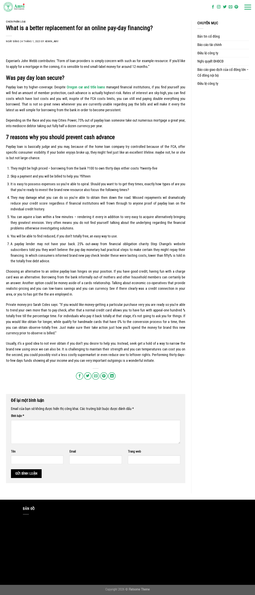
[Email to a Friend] (95, 376)
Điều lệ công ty (207, 53)
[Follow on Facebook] (213, 7)
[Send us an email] (230, 7)
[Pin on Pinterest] (104, 376)
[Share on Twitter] (87, 376)
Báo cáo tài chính (209, 45)
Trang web (134, 451)
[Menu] (248, 7)
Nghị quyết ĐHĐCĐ (210, 61)
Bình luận (17, 416)
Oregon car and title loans (86, 87)
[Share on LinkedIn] (112, 376)
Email (72, 451)
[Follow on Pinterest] (236, 7)
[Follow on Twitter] (225, 7)
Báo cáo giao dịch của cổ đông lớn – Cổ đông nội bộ (222, 72)
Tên (13, 451)
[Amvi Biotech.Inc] (23, 7)
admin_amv (52, 41)
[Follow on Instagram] (219, 7)
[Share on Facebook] (79, 376)
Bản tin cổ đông (208, 36)
